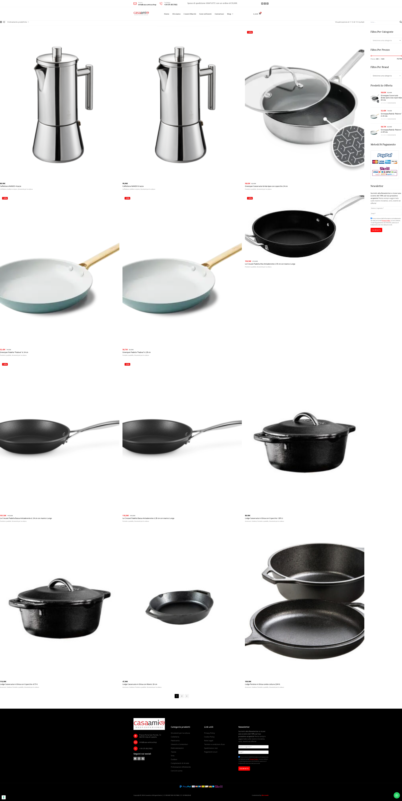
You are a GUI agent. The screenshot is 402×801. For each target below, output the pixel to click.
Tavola (173, 752)
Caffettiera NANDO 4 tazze (10, 186)
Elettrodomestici (177, 748)
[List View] (4, 22)
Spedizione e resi (211, 748)
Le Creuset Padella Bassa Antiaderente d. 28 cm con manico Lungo (148, 518)
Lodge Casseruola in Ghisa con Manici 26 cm (139, 684)
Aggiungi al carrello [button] (11, 190)
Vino (172, 756)
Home (166, 14)
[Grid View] (1, 22)
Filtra (399, 59)
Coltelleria (175, 737)
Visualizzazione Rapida (112, 190)
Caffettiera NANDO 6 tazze (133, 186)
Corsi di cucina (176, 771)
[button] (230, 14)
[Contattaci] (161, 3)
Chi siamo (176, 14)
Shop (229, 14)
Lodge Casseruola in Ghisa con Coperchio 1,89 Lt (264, 518)
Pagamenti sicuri (210, 752)
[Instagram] (265, 4)
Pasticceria (175, 740)
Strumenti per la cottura (180, 733)
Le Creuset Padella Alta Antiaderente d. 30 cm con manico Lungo (270, 264)
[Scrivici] (135, 3)
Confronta (118, 190)
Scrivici (140, 2)
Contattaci (167, 2)
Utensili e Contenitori (179, 744)
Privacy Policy (386, 220)
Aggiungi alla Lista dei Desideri (115, 190)
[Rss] (267, 4)
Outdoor (174, 759)
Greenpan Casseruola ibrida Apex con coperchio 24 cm (266, 186)
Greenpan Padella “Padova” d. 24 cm (14, 352)
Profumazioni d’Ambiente (181, 767)
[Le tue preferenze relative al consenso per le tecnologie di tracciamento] (4, 797)
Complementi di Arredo (180, 763)
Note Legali (208, 740)
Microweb (265, 795)
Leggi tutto (130, 190)
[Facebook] (262, 4)
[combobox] (386, 40)
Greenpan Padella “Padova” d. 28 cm (136, 352)
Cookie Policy (209, 737)
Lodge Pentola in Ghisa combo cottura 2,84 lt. (262, 684)
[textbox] (386, 40)
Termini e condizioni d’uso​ (214, 744)
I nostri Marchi (190, 14)
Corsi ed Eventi (205, 14)
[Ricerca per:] (386, 22)
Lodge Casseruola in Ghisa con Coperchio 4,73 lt (19, 684)
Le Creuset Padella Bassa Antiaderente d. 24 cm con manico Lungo (26, 518)
